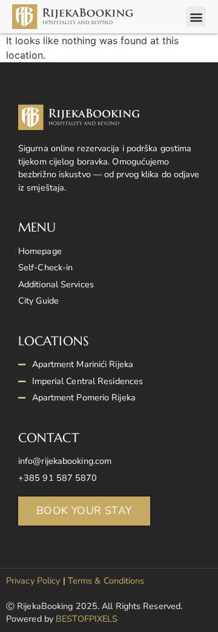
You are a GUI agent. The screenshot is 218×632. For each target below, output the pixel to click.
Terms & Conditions (106, 581)
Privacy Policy (33, 581)
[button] (196, 17)
